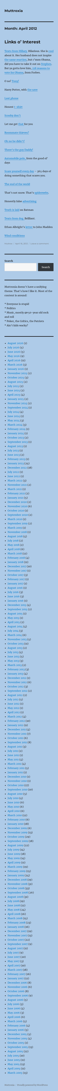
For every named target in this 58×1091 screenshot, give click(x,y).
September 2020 (18, 514)
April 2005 (14, 1068)
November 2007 (17, 935)
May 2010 (13, 806)
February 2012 (16, 720)
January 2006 (16, 1029)
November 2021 (17, 484)
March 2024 (15, 424)
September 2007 (18, 944)
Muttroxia (13, 11)
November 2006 (17, 986)
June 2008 (14, 905)
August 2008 (15, 896)
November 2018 (17, 532)
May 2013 (13, 660)
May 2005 (14, 1064)
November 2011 (17, 733)
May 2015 (13, 617)
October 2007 (16, 939)
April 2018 (14, 549)
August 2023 (15, 446)
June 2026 (14, 351)
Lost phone (11, 98)
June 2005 (14, 1059)
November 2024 (17, 403)
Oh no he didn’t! (14, 141)
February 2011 (16, 768)
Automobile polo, (15, 158)
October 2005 (16, 1042)
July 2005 (13, 1055)
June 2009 (14, 853)
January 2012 (15, 725)
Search (8, 260)
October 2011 (15, 738)
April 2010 (14, 811)
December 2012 (17, 677)
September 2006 (18, 995)
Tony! (15, 81)
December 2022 (17, 467)
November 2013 (17, 639)
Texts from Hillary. (16, 51)
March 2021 (15, 489)
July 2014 (13, 630)
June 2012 (13, 703)
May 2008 (14, 909)
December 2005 (17, 1034)
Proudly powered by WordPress (32, 1085)
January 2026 (16, 368)
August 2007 (15, 948)
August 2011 (15, 746)
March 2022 (15, 480)
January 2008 (16, 926)
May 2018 (13, 544)
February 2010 (16, 819)
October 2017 (16, 574)
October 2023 (16, 437)
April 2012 (14, 712)
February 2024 (16, 429)
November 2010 (17, 780)
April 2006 (14, 1017)
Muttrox (8, 243)
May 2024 (14, 420)
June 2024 (14, 416)
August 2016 (15, 587)
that (21, 124)
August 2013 (15, 647)
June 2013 (13, 656)
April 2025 (14, 394)
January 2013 (15, 673)
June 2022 (14, 476)
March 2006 (15, 1021)
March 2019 (15, 527)
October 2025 (16, 377)
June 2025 (14, 390)
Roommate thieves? (16, 132)
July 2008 (13, 901)
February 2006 (17, 1025)
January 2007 (16, 978)
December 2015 (17, 605)
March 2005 (15, 1072)
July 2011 (13, 750)
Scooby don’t (12, 115)
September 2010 (17, 789)
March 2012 (15, 716)
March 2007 (15, 969)
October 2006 (16, 991)
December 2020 (17, 502)
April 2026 (14, 360)
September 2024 (18, 407)
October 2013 (16, 643)
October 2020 (16, 510)
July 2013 (13, 652)
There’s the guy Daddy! (18, 149)
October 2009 (16, 836)
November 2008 (17, 883)
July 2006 (13, 1004)
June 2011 (13, 755)
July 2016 (13, 592)
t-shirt (18, 106)
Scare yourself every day (19, 171)
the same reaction (15, 59)
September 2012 (17, 690)
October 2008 (16, 888)
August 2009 (15, 845)
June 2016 (14, 596)
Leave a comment (39, 243)
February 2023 (16, 459)
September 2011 (17, 742)
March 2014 (15, 635)
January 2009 (16, 875)
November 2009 (17, 832)
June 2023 (14, 454)
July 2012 (13, 699)
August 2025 (15, 381)
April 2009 (14, 862)
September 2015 (17, 609)
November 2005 (17, 1038)
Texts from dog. (14, 218)
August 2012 (15, 695)
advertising (30, 201)
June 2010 (13, 802)
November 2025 (17, 373)
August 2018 (15, 536)
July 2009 (13, 849)
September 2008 (18, 892)
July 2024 (13, 411)
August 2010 (15, 793)
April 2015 (14, 622)
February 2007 (16, 974)
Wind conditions (14, 235)
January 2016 (16, 600)
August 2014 (15, 626)
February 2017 (16, 579)
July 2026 (13, 347)
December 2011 (17, 729)
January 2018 (15, 562)
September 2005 (18, 1047)
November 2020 (17, 506)
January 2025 (16, 399)
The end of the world (17, 184)
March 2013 (15, 665)
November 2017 (17, 570)
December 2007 (17, 931)
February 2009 (17, 871)
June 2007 (14, 956)
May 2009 (14, 858)
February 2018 (16, 557)
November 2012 (17, 682)
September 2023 (18, 441)
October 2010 (16, 785)
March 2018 (15, 553)
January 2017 (15, 583)
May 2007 (13, 961)
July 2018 (13, 540)
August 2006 (15, 999)
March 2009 (15, 866)
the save (32, 89)
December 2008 (17, 879)
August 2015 (15, 613)
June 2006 (14, 1008)
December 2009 (17, 828)
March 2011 (14, 763)
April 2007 (14, 965)
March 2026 (15, 364)
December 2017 (17, 566)
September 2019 (18, 523)
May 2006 (14, 1012)
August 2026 (15, 343)
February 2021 (16, 493)
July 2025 (13, 386)
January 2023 (16, 463)
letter (29, 227)
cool (51, 51)
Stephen (46, 63)
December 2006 (17, 982)
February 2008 (16, 922)
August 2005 (15, 1051)
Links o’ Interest (22, 41)
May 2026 (14, 356)
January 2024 (16, 433)
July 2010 (13, 798)
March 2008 (15, 918)
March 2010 (15, 815)
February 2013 (16, 669)
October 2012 (16, 686)
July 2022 (13, 471)
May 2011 (13, 759)
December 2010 (17, 776)
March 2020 (15, 519)
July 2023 (13, 450)
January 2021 (15, 497)
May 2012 (13, 708)
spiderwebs (41, 192)
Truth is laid (11, 209)
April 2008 (14, 914)
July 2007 (13, 952)
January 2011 (15, 772)
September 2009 (18, 841)
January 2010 (15, 823)
